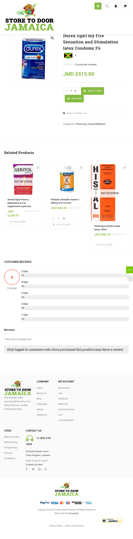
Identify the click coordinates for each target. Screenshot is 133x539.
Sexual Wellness (97, 124)
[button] (52, 38)
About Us (41, 393)
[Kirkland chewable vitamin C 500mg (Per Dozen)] (66, 166)
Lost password (66, 420)
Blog (39, 398)
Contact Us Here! (34, 464)
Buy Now (77, 98)
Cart (60, 393)
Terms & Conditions (74, 526)
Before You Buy (11, 437)
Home (40, 388)
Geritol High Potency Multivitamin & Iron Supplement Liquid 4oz (19, 203)
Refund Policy (11, 442)
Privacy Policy (10, 447)
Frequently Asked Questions (42, 409)
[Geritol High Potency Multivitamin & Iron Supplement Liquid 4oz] (23, 166)
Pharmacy (81, 124)
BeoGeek (74, 513)
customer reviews (86, 64)
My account (64, 388)
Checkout (63, 398)
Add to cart (95, 91)
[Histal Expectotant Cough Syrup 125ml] (103, 166)
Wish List (63, 404)
